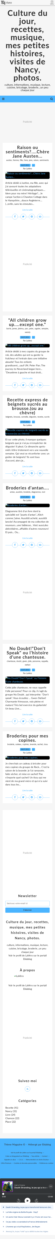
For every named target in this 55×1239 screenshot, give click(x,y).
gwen (25, 661)
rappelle (44, 661)
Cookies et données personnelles (25, 1163)
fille (21, 160)
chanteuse (11, 661)
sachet (40, 744)
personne (36, 661)
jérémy (21, 329)
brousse (17, 417)
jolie (29, 661)
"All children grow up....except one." (27, 322)
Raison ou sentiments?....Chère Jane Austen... (27, 151)
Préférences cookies (46, 1163)
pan (26, 329)
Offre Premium (6, 1163)
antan (12, 492)
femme (16, 160)
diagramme (36, 492)
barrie (8, 329)
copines (25, 744)
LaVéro (29, 955)
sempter (45, 329)
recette (40, 417)
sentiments (44, 160)
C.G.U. (21, 1159)
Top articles (35, 1156)
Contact (45, 1156)
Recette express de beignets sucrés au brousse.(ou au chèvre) (27, 406)
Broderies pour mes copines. (27, 738)
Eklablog (46, 1144)
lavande (33, 744)
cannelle (24, 417)
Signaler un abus (10, 1159)
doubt (18, 661)
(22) (12, 1118)
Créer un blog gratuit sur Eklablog (17, 1156)
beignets (9, 417)
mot (43, 492)
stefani (27, 665)
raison (36, 160)
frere (26, 160)
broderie (26, 492)
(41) (11, 1108)
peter (31, 329)
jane (30, 160)
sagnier (37, 329)
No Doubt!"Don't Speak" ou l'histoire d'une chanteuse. (27, 653)
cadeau (18, 744)
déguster (32, 417)
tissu (46, 744)
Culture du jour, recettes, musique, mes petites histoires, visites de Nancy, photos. (27, 45)
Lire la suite (27, 210)
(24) (10, 1115)
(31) (11, 1111)
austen (9, 160)
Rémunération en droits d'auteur (37, 1159)
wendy (27, 332)
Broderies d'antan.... (27, 488)
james (14, 329)
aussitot (19, 492)
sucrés (47, 417)
